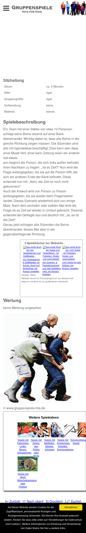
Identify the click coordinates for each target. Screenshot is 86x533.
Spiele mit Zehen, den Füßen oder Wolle (36, 448)
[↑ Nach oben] (33, 501)
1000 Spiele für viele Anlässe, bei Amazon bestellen (71, 265)
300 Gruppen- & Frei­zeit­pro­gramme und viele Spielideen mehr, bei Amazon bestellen (51, 268)
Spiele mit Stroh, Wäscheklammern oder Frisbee (23, 480)
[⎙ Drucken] (54, 501)
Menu (10, 7)
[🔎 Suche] (73, 501)
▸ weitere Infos (57, 528)
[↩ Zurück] (12, 501)
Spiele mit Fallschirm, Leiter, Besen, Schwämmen (23, 446)
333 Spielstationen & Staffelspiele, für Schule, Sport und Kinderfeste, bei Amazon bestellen (31, 265)
